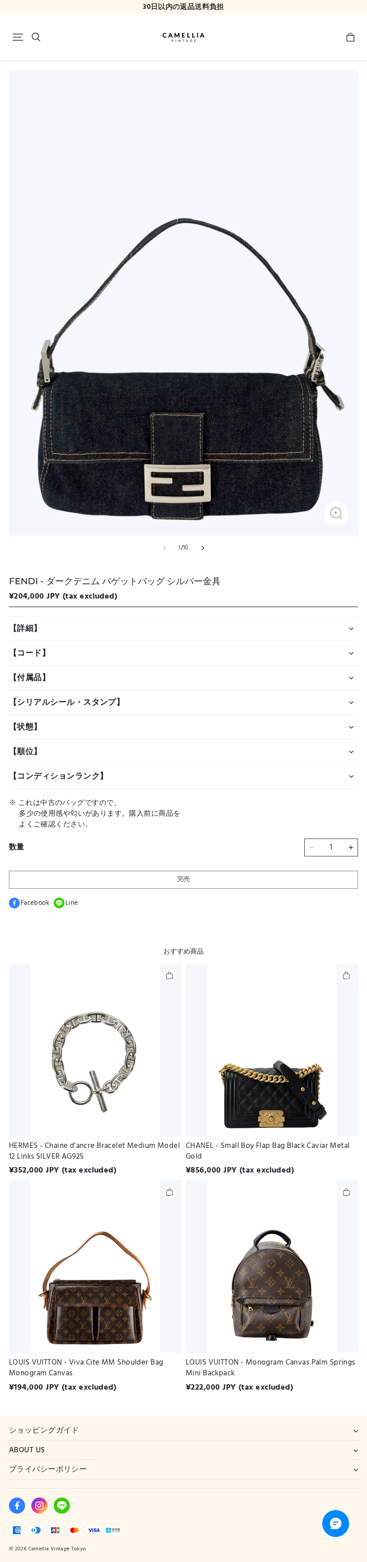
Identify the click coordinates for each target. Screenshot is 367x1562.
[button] (18, 37)
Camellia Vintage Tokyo (57, 1549)
